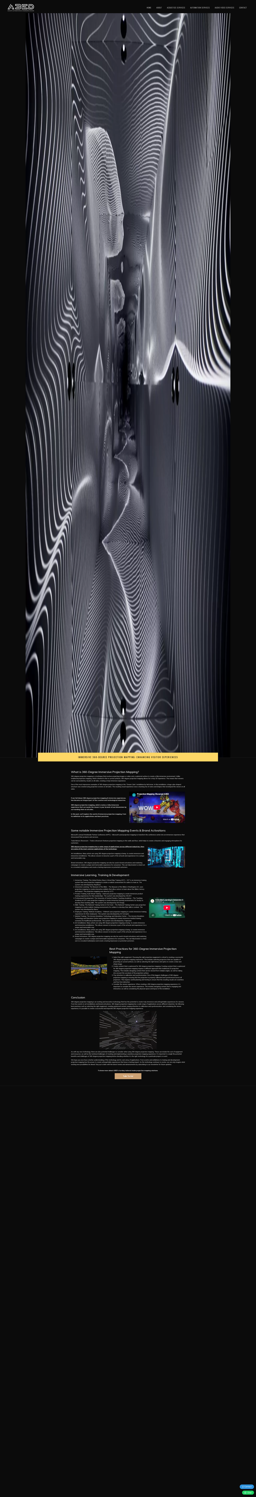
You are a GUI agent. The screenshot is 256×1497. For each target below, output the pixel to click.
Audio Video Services (224, 7)
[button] (248, 1493)
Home (149, 7)
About (159, 7)
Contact (243, 7)
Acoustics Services (176, 7)
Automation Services (200, 7)
